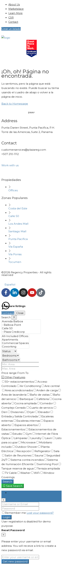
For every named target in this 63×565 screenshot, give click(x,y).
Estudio (17, 433)
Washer (25, 472)
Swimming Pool (47, 464)
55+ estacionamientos (19, 381)
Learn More (15, 13)
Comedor (46, 403)
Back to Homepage (14, 103)
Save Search (13, 486)
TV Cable (11, 472)
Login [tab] (12, 492)
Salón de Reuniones (18, 455)
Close (20, 313)
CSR (11, 17)
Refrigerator (42, 451)
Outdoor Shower (26, 446)
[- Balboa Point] (21, 325)
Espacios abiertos (26, 425)
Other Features (14, 377)
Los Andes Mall (18, 223)
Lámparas (20, 438)
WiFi (37, 472)
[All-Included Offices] (15, 336)
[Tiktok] (40, 292)
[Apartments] (15, 339)
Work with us (10, 165)
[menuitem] (4, 65)
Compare (7, 313)
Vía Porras (15, 254)
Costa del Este (17, 208)
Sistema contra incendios (27, 459)
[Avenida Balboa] (21, 321)
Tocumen (14, 262)
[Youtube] (32, 292)
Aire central (52, 386)
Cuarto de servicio (41, 407)
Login (6, 517)
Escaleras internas (28, 420)
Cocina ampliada (25, 403)
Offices (13, 190)
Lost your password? (40, 512)
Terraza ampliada (48, 468)
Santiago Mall (17, 231)
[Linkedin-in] (14, 292)
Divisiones (17, 412)
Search (7, 481)
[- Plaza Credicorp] (21, 332)
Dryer (31, 412)
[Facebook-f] (5, 292)
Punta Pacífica (18, 239)
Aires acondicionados (19, 390)
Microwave (28, 442)
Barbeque (26, 399)
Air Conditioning (30, 386)
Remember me (16, 512)
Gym (29, 433)
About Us (14, 4)
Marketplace (16, 8)
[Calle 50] (21, 328)
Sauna (39, 455)
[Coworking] (15, 346)
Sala (56, 451)
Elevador (44, 412)
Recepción (23, 451)
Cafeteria (43, 399)
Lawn (48, 438)
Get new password (15, 561)
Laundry (35, 438)
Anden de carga (47, 390)
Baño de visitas (40, 394)
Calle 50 (13, 216)
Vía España (15, 246)
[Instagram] (23, 292)
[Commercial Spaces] (15, 343)
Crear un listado (11, 28)
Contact (13, 21)
